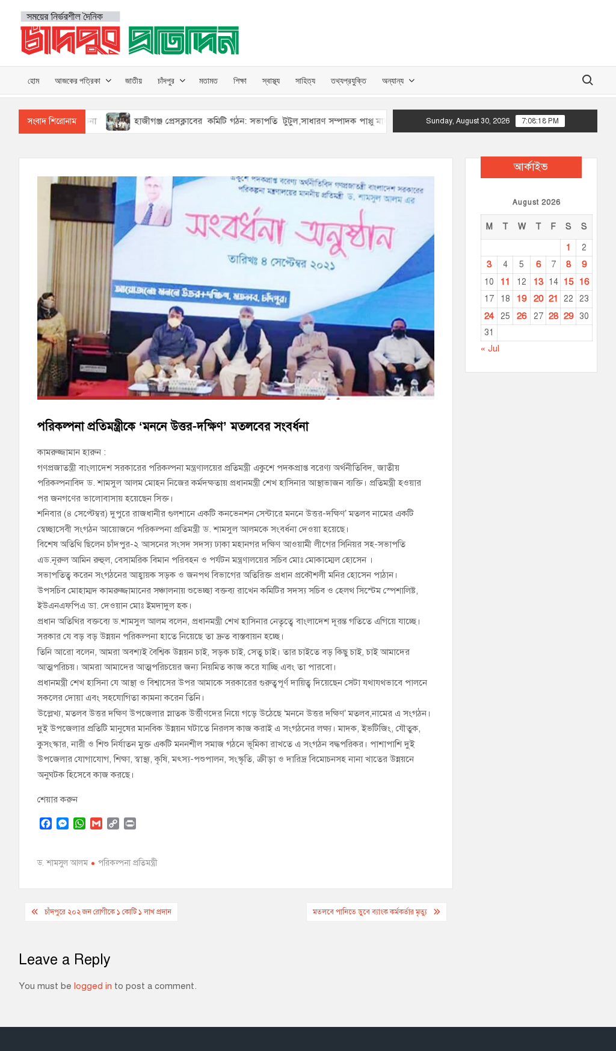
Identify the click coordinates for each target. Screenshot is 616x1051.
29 (568, 316)
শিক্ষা (240, 80)
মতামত (208, 80)
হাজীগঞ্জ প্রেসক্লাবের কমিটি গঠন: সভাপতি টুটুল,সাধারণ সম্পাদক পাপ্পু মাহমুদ (240, 121)
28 (553, 316)
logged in (93, 986)
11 (505, 281)
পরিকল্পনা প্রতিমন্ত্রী (128, 863)
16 (584, 281)
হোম (33, 80)
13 (538, 281)
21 (553, 298)
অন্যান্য (393, 80)
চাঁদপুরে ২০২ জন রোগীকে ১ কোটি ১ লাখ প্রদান (108, 912)
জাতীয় (133, 80)
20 (538, 298)
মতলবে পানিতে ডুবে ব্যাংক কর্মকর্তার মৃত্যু (370, 912)
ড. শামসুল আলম (62, 863)
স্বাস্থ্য (271, 80)
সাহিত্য (305, 80)
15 (568, 281)
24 (489, 316)
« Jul (490, 348)
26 (521, 316)
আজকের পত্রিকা (77, 80)
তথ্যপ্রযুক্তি (348, 80)
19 (521, 298)
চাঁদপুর (166, 80)
